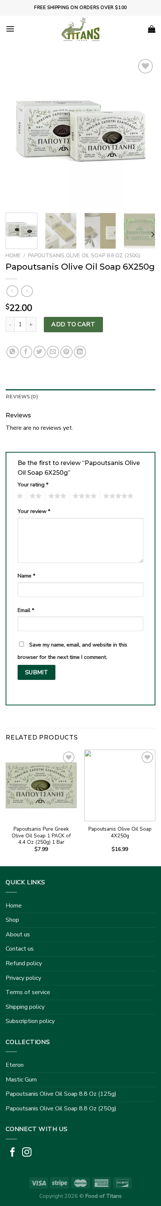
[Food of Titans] (80, 29)
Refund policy (24, 963)
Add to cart (73, 324)
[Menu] (10, 29)
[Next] (143, 132)
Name (26, 575)
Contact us (20, 949)
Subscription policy (30, 1021)
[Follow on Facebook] (12, 1153)
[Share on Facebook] (26, 352)
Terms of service (28, 992)
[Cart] (151, 29)
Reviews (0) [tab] (22, 396)
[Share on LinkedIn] (80, 352)
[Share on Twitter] (39, 352)
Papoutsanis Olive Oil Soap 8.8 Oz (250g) (84, 255)
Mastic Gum (21, 1080)
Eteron (15, 1065)
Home (13, 255)
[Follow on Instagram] (26, 1153)
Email (26, 610)
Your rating (33, 484)
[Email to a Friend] (53, 352)
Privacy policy (23, 978)
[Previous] (18, 132)
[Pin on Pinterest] (66, 352)
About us (18, 934)
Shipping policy (25, 1007)
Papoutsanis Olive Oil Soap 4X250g (120, 832)
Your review (34, 511)
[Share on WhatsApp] (12, 352)
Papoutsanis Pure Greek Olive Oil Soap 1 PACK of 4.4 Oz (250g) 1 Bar (41, 836)
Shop (12, 920)
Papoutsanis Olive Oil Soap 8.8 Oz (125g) (61, 1094)
